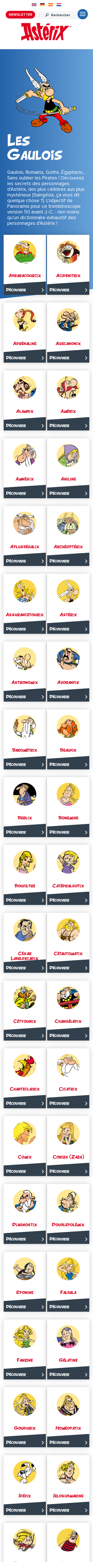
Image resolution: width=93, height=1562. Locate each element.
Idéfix (25, 1496)
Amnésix (25, 479)
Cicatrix (68, 1089)
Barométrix (24, 750)
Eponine (24, 1292)
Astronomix (24, 682)
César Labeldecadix (24, 955)
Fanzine (25, 1360)
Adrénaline (24, 343)
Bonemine (68, 818)
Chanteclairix (25, 1089)
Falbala (68, 1292)
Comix (25, 1157)
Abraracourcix (25, 275)
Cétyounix (24, 1021)
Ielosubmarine (68, 1496)
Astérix (68, 614)
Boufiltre (24, 886)
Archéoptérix (68, 547)
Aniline (68, 479)
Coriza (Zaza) (68, 1157)
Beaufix (68, 750)
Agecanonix (68, 343)
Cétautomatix (68, 953)
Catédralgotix (68, 886)
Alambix (25, 411)
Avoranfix (68, 682)
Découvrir (16, 289)
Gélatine (68, 1360)
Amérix (68, 411)
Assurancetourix (25, 614)
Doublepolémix (68, 1225)
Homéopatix (68, 1428)
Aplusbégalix (24, 547)
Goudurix (25, 1428)
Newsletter (20, 14)
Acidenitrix (68, 275)
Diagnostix (24, 1225)
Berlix (25, 818)
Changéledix (68, 1021)
